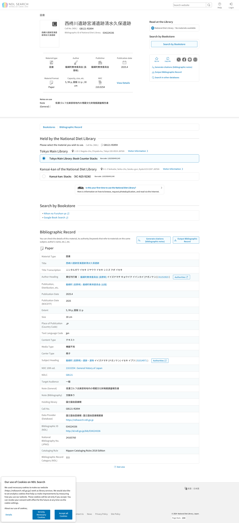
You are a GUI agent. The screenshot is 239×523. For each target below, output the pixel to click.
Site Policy (115, 513)
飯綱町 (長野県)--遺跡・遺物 (80, 360)
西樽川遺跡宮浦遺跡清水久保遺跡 (82, 263)
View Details (123, 82)
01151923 (163, 277)
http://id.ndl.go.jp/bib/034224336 (83, 430)
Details (9, 514)
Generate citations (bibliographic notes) (173, 67)
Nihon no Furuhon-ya (55, 213)
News (89, 513)
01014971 (142, 360)
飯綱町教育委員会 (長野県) (93, 277)
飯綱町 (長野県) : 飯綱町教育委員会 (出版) (86, 284)
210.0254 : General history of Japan (84, 368)
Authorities (180, 277)
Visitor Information (137, 151)
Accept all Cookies (63, 514)
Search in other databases (167, 77)
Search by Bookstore (174, 44)
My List (156, 61)
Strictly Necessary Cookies (41, 514)
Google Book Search (55, 217)
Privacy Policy (101, 513)
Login (231, 7)
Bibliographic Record (70, 127)
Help (220, 7)
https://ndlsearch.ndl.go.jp (79, 419)
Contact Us (79, 513)
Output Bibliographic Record (168, 72)
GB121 (69, 374)
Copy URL (168, 61)
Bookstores (49, 127)
